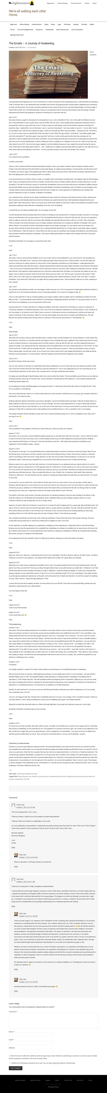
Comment (13, 1012)
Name (11, 1032)
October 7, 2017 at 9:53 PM (28, 857)
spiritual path (87, 776)
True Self (26, 779)
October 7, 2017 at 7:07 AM (26, 807)
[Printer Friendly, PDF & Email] (10, 770)
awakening (21, 776)
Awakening (20, 774)
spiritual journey (77, 776)
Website (12, 1048)
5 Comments (32, 47)
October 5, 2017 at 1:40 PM (28, 916)
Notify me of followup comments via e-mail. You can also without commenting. (43, 1063)
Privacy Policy (53, 1087)
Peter (21, 855)
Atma (18, 879)
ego (26, 776)
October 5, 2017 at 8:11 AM (26, 882)
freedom (34, 776)
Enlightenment (29, 774)
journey (40, 776)
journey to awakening (50, 776)
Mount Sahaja (67, 776)
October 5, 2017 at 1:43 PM (28, 982)
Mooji (60, 776)
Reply (13, 847)
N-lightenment (21, 3)
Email (11, 1040)
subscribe (55, 1063)
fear (36, 774)
